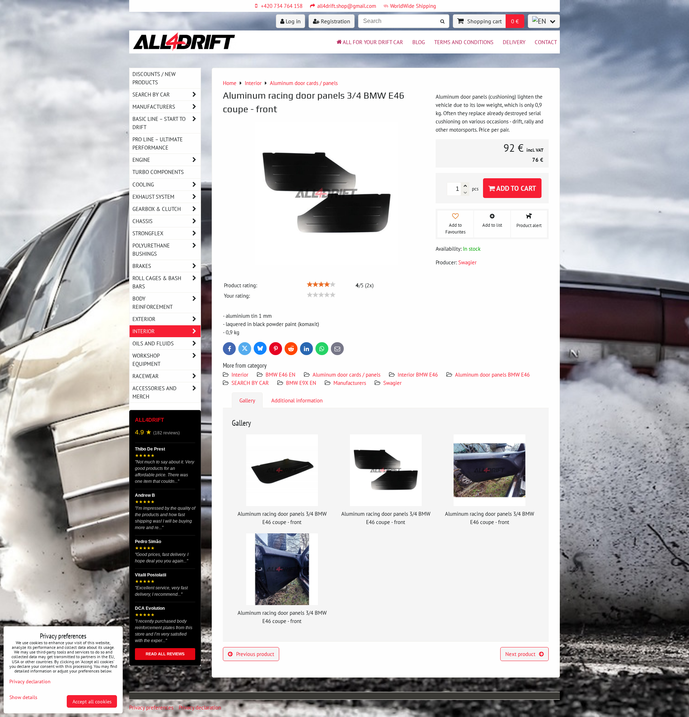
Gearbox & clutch (156, 208)
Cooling (143, 184)
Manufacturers (349, 382)
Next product (520, 653)
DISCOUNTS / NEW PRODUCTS (153, 78)
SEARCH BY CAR (250, 382)
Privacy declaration (200, 707)
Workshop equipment (146, 359)
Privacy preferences (151, 707)
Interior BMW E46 (418, 374)
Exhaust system (153, 196)
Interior (239, 374)
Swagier (392, 382)
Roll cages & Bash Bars (156, 282)
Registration (334, 21)
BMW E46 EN (280, 374)
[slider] (321, 284)
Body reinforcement (152, 302)
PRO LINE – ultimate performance (157, 143)
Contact (546, 42)
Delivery (514, 42)
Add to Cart (515, 188)
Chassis (142, 221)
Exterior (143, 318)
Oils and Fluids (153, 343)
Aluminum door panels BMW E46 (492, 374)
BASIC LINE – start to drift (159, 123)
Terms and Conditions (463, 42)
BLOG (418, 42)
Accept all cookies (92, 701)
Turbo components (158, 171)
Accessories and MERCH (154, 392)
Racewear (145, 375)
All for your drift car (373, 42)
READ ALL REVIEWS (165, 654)
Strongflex (147, 233)
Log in (292, 21)
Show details (23, 697)
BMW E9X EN (301, 382)
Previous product (255, 653)
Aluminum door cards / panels (346, 374)
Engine (141, 159)
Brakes (141, 265)
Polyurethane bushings (151, 249)
